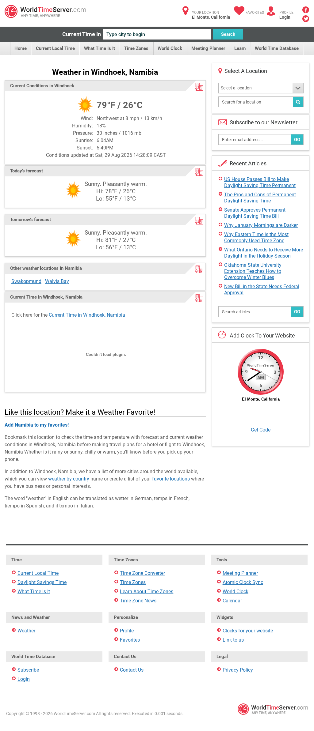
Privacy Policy (238, 670)
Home (20, 48)
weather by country (68, 479)
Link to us (233, 640)
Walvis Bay (57, 281)
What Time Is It (99, 48)
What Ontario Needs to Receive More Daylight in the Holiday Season (263, 253)
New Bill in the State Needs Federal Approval (261, 290)
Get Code (260, 430)
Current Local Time (55, 48)
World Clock (170, 48)
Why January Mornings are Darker (261, 225)
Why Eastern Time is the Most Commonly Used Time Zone (256, 237)
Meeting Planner (208, 48)
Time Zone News (138, 601)
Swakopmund (26, 281)
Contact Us (132, 670)
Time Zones (136, 48)
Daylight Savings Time (42, 582)
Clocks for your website (248, 631)
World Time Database (277, 48)
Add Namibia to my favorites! (37, 425)
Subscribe (28, 670)
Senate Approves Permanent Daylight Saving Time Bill (254, 213)
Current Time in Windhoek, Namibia (87, 315)
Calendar (232, 601)
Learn (240, 48)
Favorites (255, 12)
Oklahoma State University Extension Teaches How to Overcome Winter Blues (252, 271)
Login (284, 17)
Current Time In (81, 34)
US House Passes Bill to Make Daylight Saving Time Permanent (260, 182)
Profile (127, 631)
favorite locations (171, 479)
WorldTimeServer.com (45, 11)
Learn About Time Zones (146, 591)
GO (297, 139)
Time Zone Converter (142, 573)
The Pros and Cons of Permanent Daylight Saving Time (260, 198)
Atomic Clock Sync (243, 582)
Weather (26, 631)
